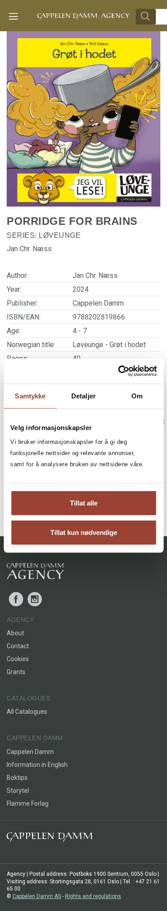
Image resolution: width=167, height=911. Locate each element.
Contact (18, 646)
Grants (16, 671)
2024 (81, 289)
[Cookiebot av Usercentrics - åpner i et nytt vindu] (119, 371)
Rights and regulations (93, 896)
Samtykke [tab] (30, 395)
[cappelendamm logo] (50, 839)
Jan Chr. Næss (95, 275)
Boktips (17, 777)
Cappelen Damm (98, 303)
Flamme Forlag (28, 803)
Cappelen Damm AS (36, 896)
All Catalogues (27, 711)
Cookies (18, 659)
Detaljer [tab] (83, 395)
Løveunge (60, 235)
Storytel (18, 790)
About (15, 633)
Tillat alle (84, 503)
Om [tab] (137, 395)
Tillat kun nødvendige (83, 532)
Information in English (37, 764)
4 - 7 (80, 331)
